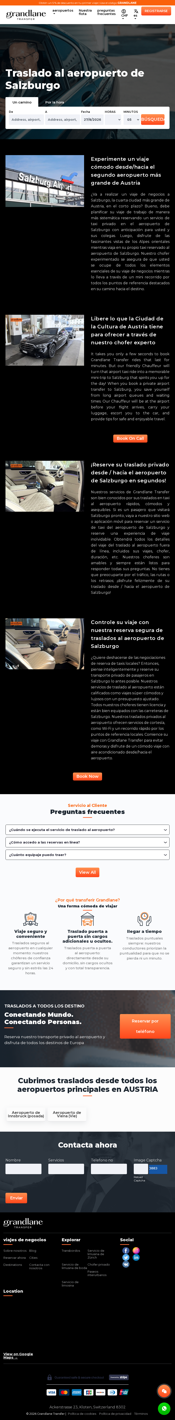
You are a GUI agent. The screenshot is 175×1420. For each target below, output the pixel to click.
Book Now (87, 776)
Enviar (16, 1198)
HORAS (110, 111)
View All (87, 872)
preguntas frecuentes (106, 12)
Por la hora (54, 102)
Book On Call (130, 438)
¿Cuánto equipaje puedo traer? (37, 855)
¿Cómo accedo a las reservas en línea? (44, 842)
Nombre (13, 1160)
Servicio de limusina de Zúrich (96, 1254)
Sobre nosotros (14, 1250)
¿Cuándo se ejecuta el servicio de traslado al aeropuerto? (62, 830)
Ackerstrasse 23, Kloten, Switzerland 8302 (87, 1407)
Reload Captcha (139, 1178)
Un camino (22, 102)
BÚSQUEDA (153, 119)
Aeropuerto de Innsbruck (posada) (26, 1114)
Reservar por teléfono (145, 1026)
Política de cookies (82, 1413)
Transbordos (71, 1250)
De (11, 111)
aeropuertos (62, 10)
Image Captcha (148, 1160)
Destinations (12, 1264)
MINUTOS (131, 111)
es (135, 15)
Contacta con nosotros (39, 1266)
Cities (33, 1257)
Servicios (56, 1160)
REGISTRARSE (156, 11)
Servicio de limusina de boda (74, 1266)
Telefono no (102, 1160)
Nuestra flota (85, 12)
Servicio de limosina (70, 1283)
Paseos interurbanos (97, 1273)
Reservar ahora (14, 1257)
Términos (141, 1413)
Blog (32, 1250)
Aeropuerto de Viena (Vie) (67, 1114)
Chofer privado (99, 1264)
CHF (124, 15)
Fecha (85, 111)
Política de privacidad (115, 1413)
